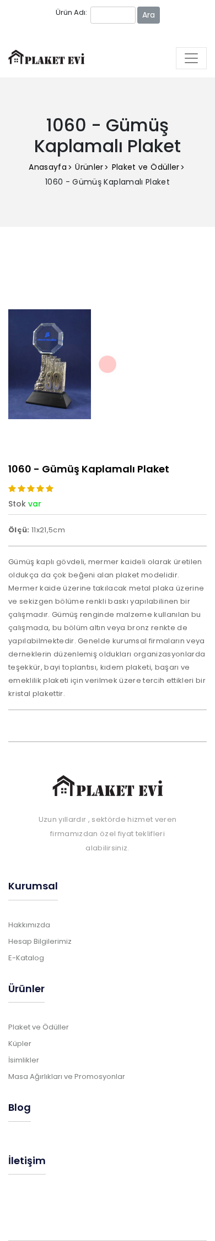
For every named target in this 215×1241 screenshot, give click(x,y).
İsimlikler (23, 1060)
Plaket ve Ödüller (146, 167)
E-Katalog (26, 958)
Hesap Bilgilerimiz (40, 941)
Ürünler (89, 167)
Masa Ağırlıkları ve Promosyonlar (66, 1076)
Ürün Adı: (71, 12)
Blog (19, 1107)
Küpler (19, 1043)
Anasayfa (48, 167)
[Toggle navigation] (191, 58)
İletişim (27, 1160)
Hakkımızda (29, 925)
